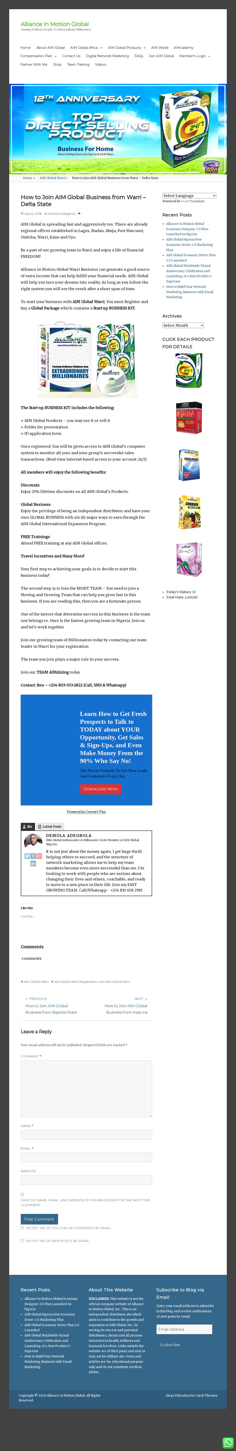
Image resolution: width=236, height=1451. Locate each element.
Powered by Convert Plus (22, 1443)
